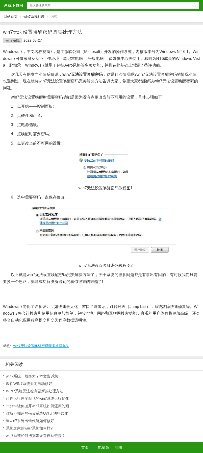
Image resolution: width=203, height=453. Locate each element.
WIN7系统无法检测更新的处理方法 (34, 391)
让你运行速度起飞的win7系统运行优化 (37, 398)
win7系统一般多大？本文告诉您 (32, 376)
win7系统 (12, 40)
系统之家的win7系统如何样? (29, 428)
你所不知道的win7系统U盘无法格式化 (37, 413)
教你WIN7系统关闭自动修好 (29, 383)
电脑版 (103, 447)
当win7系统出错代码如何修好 (30, 421)
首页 (85, 447)
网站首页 (11, 17)
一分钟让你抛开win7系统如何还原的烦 (37, 406)
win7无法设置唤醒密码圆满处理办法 (41, 346)
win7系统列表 (34, 17)
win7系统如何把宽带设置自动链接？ (35, 435)
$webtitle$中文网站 (13, 5)
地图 (118, 447)
